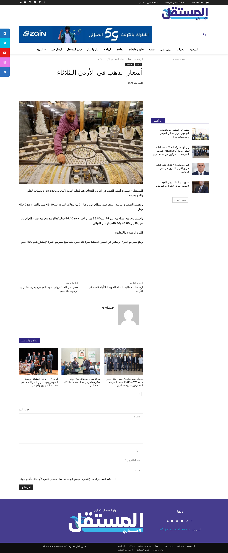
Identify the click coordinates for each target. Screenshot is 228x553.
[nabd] (21, 3)
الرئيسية (139, 59)
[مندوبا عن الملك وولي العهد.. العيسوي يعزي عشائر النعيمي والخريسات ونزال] (200, 134)
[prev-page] (139, 394)
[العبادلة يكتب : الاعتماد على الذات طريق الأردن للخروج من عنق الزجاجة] (200, 169)
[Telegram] (35, 3)
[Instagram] (40, 3)
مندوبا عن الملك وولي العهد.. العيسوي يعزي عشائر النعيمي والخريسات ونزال (175, 133)
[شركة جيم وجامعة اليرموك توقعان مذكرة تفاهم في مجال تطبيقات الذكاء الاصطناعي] (80, 361)
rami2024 (108, 307)
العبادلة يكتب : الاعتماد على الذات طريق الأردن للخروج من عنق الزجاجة (173, 168)
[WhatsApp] (94, 92)
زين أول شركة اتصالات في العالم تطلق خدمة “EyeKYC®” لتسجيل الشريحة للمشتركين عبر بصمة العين (124, 382)
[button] (205, 35)
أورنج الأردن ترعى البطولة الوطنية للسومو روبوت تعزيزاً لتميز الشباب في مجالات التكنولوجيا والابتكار (39, 382)
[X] (30, 3)
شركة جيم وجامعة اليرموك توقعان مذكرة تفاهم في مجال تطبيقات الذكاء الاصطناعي (82, 382)
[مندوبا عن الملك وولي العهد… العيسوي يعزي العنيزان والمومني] (200, 187)
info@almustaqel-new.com (175, 529)
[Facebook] (45, 3)
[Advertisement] (180, 85)
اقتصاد (130, 59)
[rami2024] (128, 315)
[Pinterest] (103, 92)
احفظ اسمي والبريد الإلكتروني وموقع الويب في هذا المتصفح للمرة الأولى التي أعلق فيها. (66, 478)
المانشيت (129, 64)
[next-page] (135, 394)
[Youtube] (25, 3)
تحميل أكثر (181, 199)
